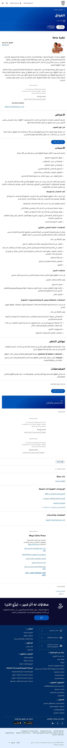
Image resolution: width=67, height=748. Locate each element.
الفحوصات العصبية (59, 503)
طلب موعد (59, 21)
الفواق (60, 16)
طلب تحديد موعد (58, 142)
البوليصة (43, 99)
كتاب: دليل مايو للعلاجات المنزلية (14, 106)
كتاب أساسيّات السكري (39, 562)
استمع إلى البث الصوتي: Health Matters (34, 554)
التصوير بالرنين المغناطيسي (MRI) (55, 494)
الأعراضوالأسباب (60, 26)
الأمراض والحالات (58, 10)
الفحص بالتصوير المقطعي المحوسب (54, 498)
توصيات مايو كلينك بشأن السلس (36, 558)
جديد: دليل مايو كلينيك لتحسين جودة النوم (35, 549)
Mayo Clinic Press (33, 544)
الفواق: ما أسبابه (60, 481)
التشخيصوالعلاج (51, 26)
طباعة (59, 461)
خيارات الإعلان (27, 99)
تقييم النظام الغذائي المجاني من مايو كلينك (35, 568)
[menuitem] (60, 27)
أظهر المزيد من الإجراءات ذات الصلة (54, 507)
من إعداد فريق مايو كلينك (57, 384)
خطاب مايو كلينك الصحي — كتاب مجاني (35, 574)
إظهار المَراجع (61, 469)
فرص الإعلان (36, 99)
